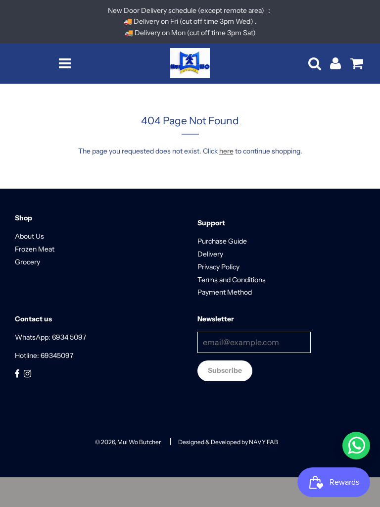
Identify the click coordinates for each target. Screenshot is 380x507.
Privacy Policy (218, 266)
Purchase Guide (222, 241)
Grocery (27, 261)
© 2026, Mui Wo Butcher (128, 442)
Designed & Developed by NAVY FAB (228, 442)
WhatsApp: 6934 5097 (50, 337)
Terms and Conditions (231, 279)
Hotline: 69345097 (44, 355)
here (226, 151)
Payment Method (224, 292)
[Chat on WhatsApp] (356, 445)
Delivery (210, 254)
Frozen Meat (34, 249)
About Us (29, 236)
